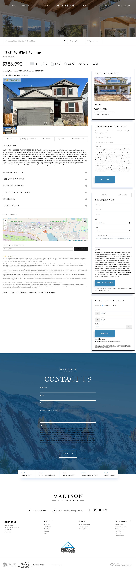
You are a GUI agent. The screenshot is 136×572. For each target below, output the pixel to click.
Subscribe (104, 179)
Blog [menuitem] (45, 533)
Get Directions (80, 249)
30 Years (105, 305)
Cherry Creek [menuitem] (119, 524)
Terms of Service (101, 290)
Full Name (43, 387)
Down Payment (99, 317)
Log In (119, 6)
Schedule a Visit (122, 195)
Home (5, 293)
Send (65, 454)
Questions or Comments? (48, 411)
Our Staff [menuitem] (46, 529)
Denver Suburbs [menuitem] (83, 527)
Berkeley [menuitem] (117, 533)
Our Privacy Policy (55, 565)
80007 (37, 293)
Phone (42, 403)
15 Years (113, 305)
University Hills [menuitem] (119, 535)
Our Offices (8, 529)
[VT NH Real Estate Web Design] (120, 564)
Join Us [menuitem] (108, 6)
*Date (96, 219)
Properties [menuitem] (27, 6)
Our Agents (105, 114)
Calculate (105, 333)
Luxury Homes (109, 475)
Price (96, 310)
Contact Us (98, 114)
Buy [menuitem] (38, 6)
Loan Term (98, 305)
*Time (96, 227)
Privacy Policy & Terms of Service (105, 171)
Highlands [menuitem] (118, 531)
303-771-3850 (101, 109)
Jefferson (23, 293)
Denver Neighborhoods (47, 475)
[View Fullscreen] (5, 227)
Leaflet (70, 240)
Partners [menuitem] (98, 6)
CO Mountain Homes (89, 475)
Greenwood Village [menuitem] (121, 527)
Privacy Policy (128, 288)
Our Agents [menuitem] (47, 527)
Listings (11, 293)
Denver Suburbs (68, 475)
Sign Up (127, 6)
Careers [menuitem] (46, 531)
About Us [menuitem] (85, 6)
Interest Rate (99, 323)
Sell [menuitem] (46, 6)
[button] (65, 41)
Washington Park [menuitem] (120, 529)
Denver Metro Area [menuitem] (84, 524)
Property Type (25, 475)
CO (17, 293)
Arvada (30, 293)
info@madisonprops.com (70, 510)
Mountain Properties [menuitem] (84, 529)
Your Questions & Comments (103, 235)
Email (42, 395)
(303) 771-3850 (40, 510)
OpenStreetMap (78, 240)
